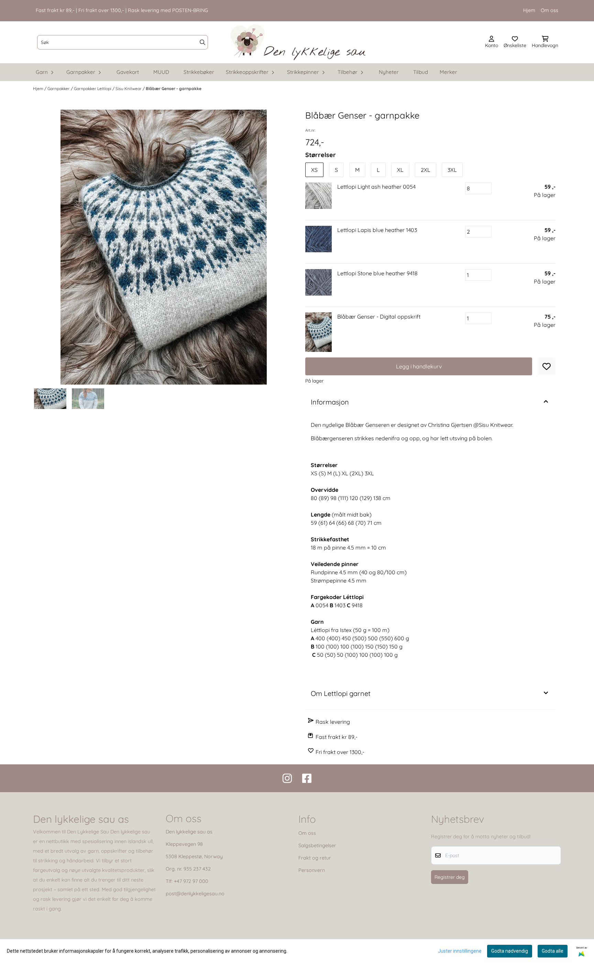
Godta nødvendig (509, 951)
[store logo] (299, 42)
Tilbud (420, 72)
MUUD (161, 72)
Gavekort (128, 72)
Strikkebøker (199, 72)
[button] (546, 366)
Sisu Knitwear (129, 88)
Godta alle (552, 951)
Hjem (529, 10)
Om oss (549, 10)
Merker (448, 72)
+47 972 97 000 (191, 881)
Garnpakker (59, 88)
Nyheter (389, 72)
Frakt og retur (314, 858)
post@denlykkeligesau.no (195, 893)
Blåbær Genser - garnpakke (173, 88)
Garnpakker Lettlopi (93, 88)
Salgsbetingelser (317, 845)
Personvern (311, 870)
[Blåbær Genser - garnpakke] (163, 247)
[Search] (202, 42)
